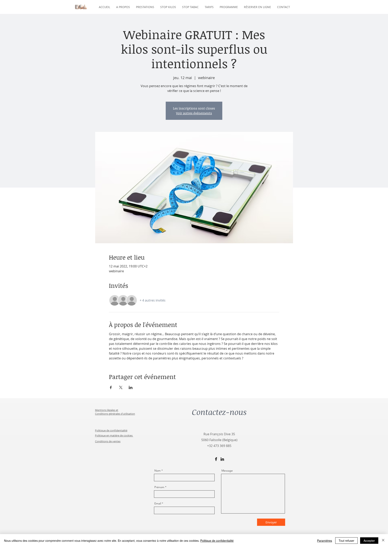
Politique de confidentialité (217, 541)
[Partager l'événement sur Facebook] (111, 387)
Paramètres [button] (324, 541)
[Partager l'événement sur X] (121, 387)
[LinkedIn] (222, 459)
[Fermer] (383, 540)
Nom (157, 470)
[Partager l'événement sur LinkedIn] (131, 387)
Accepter (369, 541)
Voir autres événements (194, 113)
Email (157, 503)
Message (227, 470)
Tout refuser (346, 541)
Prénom (159, 487)
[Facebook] (216, 459)
